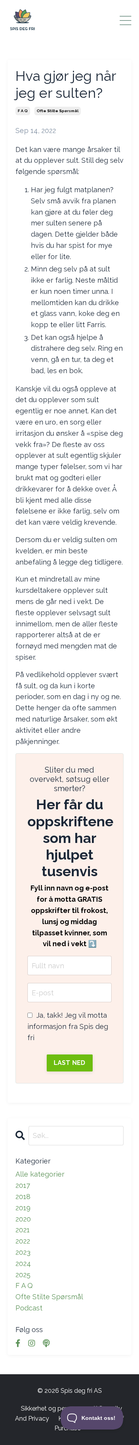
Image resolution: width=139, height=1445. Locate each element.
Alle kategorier (39, 1174)
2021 (22, 1230)
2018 (23, 1197)
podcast (28, 1308)
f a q (23, 111)
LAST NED (70, 1062)
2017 (22, 1185)
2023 (23, 1252)
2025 (23, 1275)
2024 (23, 1263)
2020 (23, 1219)
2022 (22, 1241)
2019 (23, 1208)
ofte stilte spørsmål (57, 111)
